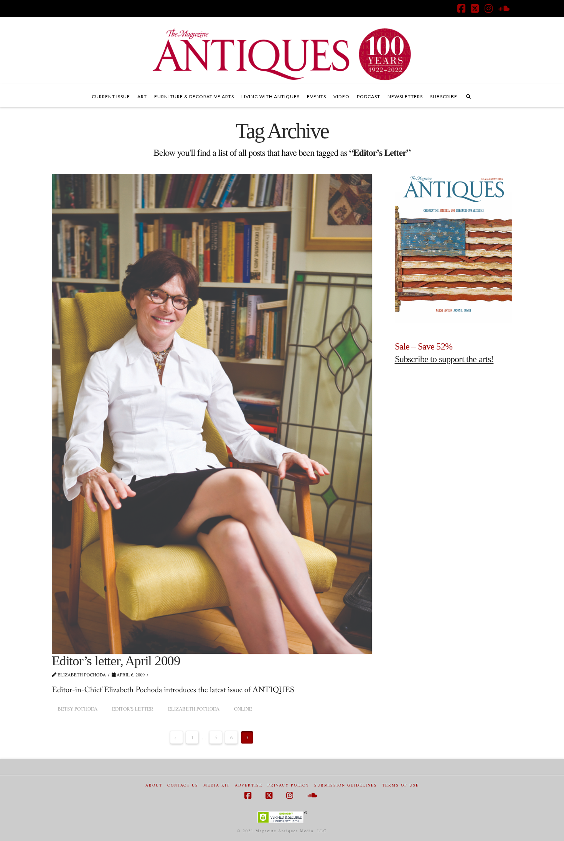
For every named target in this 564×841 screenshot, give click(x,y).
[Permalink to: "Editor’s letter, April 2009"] (212, 414)
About (153, 785)
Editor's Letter (132, 708)
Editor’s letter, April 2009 (116, 660)
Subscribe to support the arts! (444, 359)
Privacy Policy (288, 785)
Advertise (248, 785)
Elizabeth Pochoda (193, 708)
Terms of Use (400, 785)
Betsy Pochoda (77, 708)
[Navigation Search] (468, 95)
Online (243, 708)
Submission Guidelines (345, 785)
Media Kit (216, 785)
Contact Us (182, 785)
